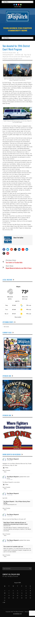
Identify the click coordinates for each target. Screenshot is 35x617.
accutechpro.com (17, 614)
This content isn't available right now (13, 546)
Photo (6, 467)
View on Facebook (6, 470)
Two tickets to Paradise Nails (14, 262)
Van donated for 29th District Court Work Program (16, 47)
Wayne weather (18, 317)
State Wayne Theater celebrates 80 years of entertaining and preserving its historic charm (15, 523)
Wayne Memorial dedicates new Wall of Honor (19, 268)
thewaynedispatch (8, 54)
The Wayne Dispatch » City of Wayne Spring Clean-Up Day (16, 502)
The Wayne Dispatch (13, 459)
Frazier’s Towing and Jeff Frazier (12, 58)
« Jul (4, 602)
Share (5, 471)
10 (4, 593)
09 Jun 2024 (12, 52)
